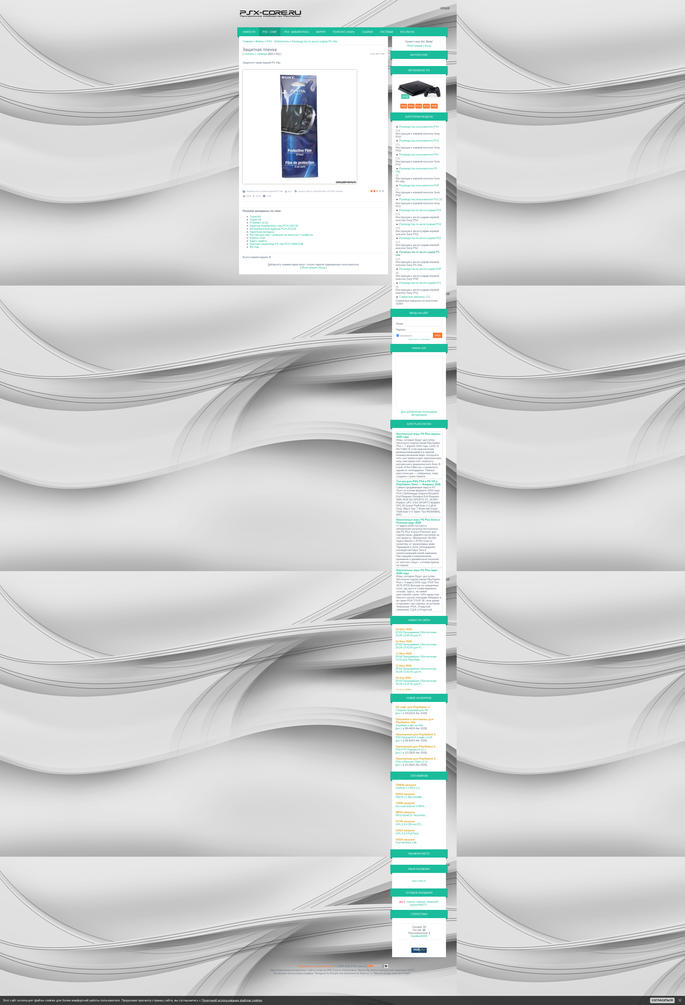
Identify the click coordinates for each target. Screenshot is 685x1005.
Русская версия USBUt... (411, 806)
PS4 (411, 106)
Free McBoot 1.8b (406, 842)
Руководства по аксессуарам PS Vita (314, 41)
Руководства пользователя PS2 (419, 154)
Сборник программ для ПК (412, 710)
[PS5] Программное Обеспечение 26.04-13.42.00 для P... (416, 646)
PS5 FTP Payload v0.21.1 (411, 749)
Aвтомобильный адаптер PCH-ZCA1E (273, 228)
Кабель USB (257, 237)
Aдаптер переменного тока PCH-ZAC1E (274, 225)
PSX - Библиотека (278, 41)
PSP (434, 106)
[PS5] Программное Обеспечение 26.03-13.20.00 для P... (416, 682)
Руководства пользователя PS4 (419, 126)
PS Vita (330, 191)
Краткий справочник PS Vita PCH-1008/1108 (276, 243)
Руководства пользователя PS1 (419, 199)
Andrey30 (432, 901)
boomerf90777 (418, 904)
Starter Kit (255, 219)
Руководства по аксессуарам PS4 (420, 210)
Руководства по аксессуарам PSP (420, 268)
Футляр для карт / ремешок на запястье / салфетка (281, 234)
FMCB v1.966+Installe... (410, 797)
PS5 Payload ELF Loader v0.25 (414, 737)
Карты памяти (258, 240)
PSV (426, 106)
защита (302, 191)
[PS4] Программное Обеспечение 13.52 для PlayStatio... (416, 658)
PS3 (418, 106)
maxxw (411, 901)
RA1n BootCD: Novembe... (411, 815)
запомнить (405, 335)
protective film (319, 191)
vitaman (421, 901)
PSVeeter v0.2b (259, 222)
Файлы (259, 41)
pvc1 (290, 191)
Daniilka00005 (419, 936)
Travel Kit (255, 216)
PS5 (403, 106)
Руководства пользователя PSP (419, 185)
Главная (248, 41)
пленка (339, 191)
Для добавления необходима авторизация (419, 413)
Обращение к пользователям (315, 966)
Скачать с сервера (255, 53)
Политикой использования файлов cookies (232, 1000)
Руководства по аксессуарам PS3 (420, 224)
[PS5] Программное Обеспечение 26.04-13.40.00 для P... (416, 670)
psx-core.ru (419, 880)
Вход (322, 267)
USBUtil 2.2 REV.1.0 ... (409, 787)
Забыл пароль (413, 339)
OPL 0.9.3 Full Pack (407, 833)
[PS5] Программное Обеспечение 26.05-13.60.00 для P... (416, 634)
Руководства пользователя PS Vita (416, 170)
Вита (309, 191)
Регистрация (309, 267)
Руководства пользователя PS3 (419, 140)
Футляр (254, 246)
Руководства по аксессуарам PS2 (420, 238)
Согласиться (662, 1000)
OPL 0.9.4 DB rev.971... (409, 824)
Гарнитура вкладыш (262, 231)
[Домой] (270, 13)
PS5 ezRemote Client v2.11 (412, 761)
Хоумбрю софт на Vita (409, 725)
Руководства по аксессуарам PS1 (420, 282)
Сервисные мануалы (412, 296)
